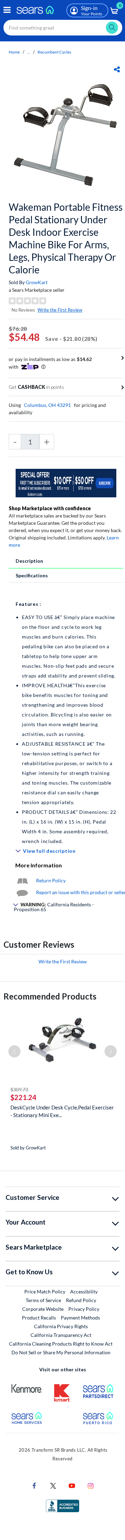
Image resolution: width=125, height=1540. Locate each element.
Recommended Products (50, 996)
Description (29, 561)
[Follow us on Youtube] (72, 1485)
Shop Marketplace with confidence (50, 508)
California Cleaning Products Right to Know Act (60, 1344)
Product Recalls (39, 1318)
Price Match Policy (44, 1291)
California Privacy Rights (61, 1326)
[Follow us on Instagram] (91, 1485)
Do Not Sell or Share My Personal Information (60, 1352)
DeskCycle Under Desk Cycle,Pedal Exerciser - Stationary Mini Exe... (62, 1111)
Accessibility (84, 1291)
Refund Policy (81, 1300)
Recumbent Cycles (54, 52)
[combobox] (62, 27)
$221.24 (23, 1097)
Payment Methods (80, 1318)
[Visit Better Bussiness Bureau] (62, 1505)
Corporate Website (43, 1309)
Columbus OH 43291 (47, 405)
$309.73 (19, 1089)
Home (14, 52)
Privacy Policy (83, 1309)
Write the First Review (60, 310)
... (28, 52)
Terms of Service (43, 1300)
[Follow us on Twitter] (53, 1485)
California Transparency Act (61, 1335)
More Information (38, 865)
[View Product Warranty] (22, 880)
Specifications (32, 575)
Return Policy (51, 880)
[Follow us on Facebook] (34, 1485)
